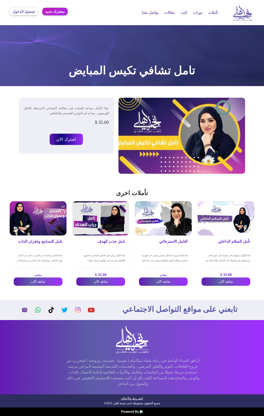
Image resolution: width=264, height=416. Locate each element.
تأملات (213, 12)
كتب (184, 12)
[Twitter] (64, 310)
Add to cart (66, 139)
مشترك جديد (55, 11)
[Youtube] (91, 310)
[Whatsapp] (38, 310)
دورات (198, 12)
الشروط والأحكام (132, 398)
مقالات (169, 12)
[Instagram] (78, 310)
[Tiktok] (51, 310)
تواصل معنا (150, 12)
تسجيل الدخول (24, 11)
